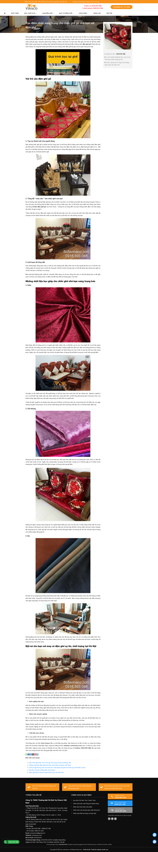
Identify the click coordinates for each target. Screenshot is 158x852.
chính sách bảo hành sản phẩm (82, 807)
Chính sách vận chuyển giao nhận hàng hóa (86, 810)
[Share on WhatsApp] (26, 754)
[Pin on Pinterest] (35, 754)
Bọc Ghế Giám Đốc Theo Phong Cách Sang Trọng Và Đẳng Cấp (50, 763)
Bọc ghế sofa (30, 13)
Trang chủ (29, 20)
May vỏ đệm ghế (65, 13)
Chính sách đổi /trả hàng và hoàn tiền (84, 813)
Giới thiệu (15, 13)
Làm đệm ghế (47, 13)
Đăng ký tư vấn (122, 7)
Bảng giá (97, 13)
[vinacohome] (112, 818)
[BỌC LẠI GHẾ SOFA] (31, 7)
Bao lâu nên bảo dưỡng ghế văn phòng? (42, 770)
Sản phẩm (83, 13)
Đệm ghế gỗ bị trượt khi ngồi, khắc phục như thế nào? (46, 772)
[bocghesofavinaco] (109, 818)
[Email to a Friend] (33, 754)
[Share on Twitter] (31, 754)
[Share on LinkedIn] (37, 754)
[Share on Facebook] (29, 754)
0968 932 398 (120, 803)
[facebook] (155, 842)
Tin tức (109, 13)
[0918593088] (155, 835)
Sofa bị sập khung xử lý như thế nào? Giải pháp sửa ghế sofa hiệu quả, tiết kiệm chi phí (57, 767)
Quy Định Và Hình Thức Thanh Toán (84, 800)
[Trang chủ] (4, 13)
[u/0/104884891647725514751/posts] (115, 818)
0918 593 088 (120, 796)
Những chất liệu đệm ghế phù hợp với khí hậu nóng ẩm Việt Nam (50, 765)
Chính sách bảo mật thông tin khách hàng (86, 803)
